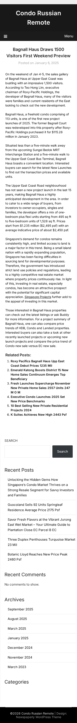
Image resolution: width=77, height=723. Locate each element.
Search (11, 441)
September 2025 (20, 609)
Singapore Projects (38, 297)
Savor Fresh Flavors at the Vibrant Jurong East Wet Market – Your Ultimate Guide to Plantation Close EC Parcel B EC (39, 524)
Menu (68, 36)
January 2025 (18, 638)
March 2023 (17, 667)
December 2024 (20, 648)
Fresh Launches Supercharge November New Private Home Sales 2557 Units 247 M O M (40, 388)
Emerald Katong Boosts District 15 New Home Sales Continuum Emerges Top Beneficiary (39, 374)
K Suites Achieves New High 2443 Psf (39, 414)
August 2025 (17, 619)
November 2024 (20, 657)
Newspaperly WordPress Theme (38, 717)
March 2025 (17, 629)
